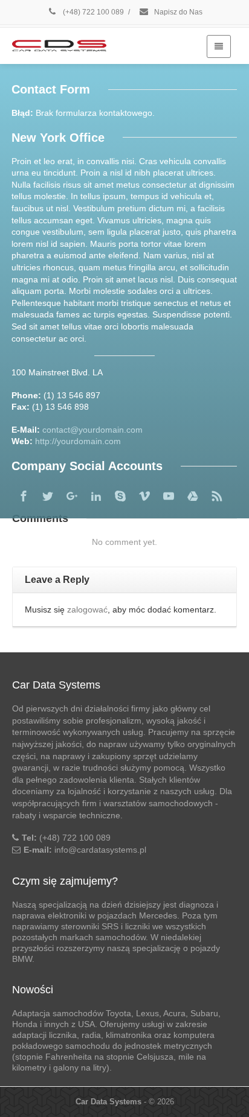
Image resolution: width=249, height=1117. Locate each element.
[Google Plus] (72, 496)
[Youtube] (169, 496)
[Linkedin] (96, 496)
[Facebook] (23, 496)
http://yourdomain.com (78, 441)
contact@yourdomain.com (92, 429)
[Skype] (120, 496)
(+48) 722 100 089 (92, 12)
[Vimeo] (144, 496)
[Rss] (217, 496)
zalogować (87, 609)
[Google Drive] (193, 496)
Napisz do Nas (177, 12)
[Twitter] (48, 496)
